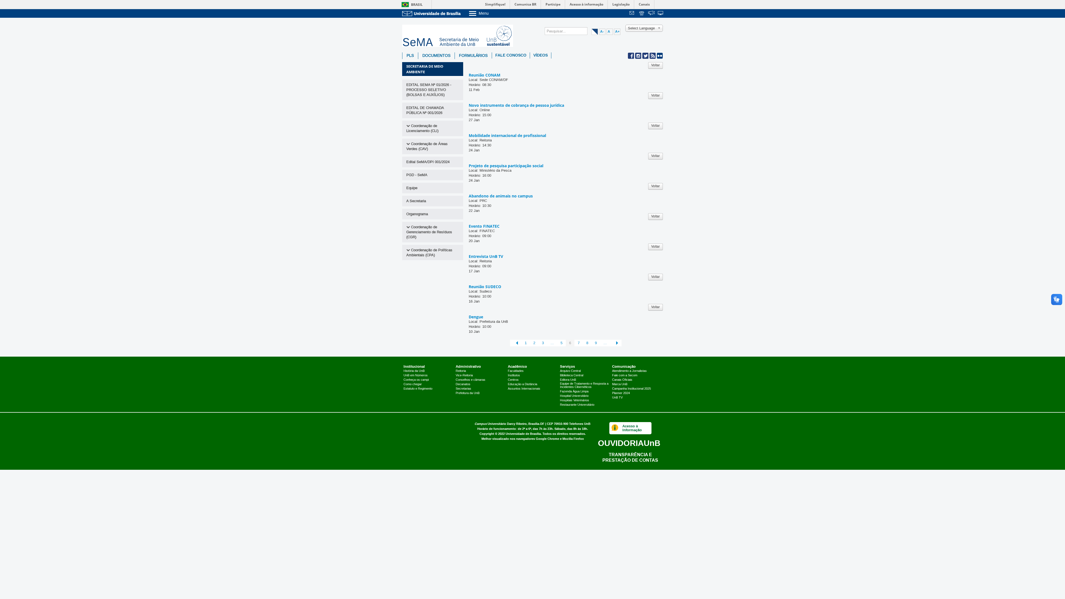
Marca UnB (619, 384)
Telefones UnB (579, 424)
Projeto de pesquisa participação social (506, 165)
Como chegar (413, 384)
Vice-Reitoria (464, 375)
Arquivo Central (570, 371)
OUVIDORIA (629, 443)
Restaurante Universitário (577, 405)
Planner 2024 (621, 393)
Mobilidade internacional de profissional (507, 135)
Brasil (417, 4)
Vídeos (540, 55)
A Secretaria (416, 201)
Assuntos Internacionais (524, 388)
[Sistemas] (661, 14)
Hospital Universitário (574, 396)
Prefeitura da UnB (468, 393)
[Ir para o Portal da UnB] (432, 13)
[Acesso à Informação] (615, 428)
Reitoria (461, 371)
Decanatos (463, 384)
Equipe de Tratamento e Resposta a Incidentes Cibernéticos (584, 385)
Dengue (476, 316)
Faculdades (516, 371)
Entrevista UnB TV (486, 256)
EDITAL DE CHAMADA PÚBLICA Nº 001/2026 (425, 110)
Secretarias (463, 388)
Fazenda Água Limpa (574, 391)
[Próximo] (616, 343)
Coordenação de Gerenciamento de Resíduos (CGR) (429, 232)
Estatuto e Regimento (418, 388)
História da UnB (414, 371)
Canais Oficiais (622, 380)
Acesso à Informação (632, 428)
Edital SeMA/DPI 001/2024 (428, 162)
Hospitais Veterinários (574, 400)
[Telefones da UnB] (642, 14)
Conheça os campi (416, 380)
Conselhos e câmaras (470, 380)
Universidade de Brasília (523, 434)
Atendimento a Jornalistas (629, 371)
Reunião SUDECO (485, 286)
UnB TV (617, 397)
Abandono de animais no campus (501, 196)
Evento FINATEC (484, 226)
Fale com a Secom (624, 375)
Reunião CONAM (484, 75)
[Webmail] (632, 14)
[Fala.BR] (651, 14)
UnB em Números (416, 375)
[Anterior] (515, 343)
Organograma (417, 214)
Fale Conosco (510, 55)
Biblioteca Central (571, 375)
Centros (513, 380)
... (552, 343)
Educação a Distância (522, 384)
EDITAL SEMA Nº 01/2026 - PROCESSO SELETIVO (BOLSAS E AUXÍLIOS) (428, 90)
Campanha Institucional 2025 (631, 388)
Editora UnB (568, 380)
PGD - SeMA (416, 175)
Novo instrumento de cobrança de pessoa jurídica (516, 105)
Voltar (655, 65)
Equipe (411, 188)
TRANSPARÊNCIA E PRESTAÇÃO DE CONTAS (630, 457)
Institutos (514, 375)
